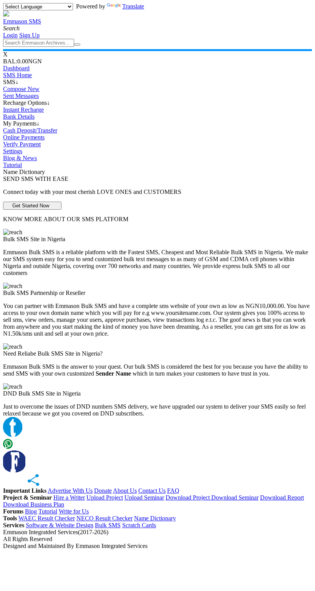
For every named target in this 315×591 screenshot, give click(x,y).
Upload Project (104, 497)
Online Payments (24, 137)
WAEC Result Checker (46, 518)
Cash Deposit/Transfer (30, 130)
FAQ (173, 490)
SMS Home (17, 75)
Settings (12, 151)
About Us (125, 490)
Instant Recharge (23, 109)
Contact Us (152, 490)
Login (10, 35)
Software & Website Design (59, 525)
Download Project (188, 497)
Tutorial (12, 165)
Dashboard (16, 68)
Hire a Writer (69, 497)
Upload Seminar (144, 497)
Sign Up (29, 35)
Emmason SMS (22, 21)
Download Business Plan (33, 504)
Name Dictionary (155, 518)
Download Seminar (235, 497)
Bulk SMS (108, 525)
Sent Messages (21, 96)
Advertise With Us (70, 490)
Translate (133, 6)
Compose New (21, 89)
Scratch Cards (139, 525)
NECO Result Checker (104, 518)
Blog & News (20, 158)
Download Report (282, 497)
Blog (31, 511)
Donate (103, 490)
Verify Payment (22, 144)
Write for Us (74, 511)
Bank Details (19, 116)
